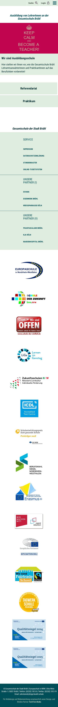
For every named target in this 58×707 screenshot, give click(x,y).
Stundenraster (30, 163)
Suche (31, 3)
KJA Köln (27, 235)
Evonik (26, 192)
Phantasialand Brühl (33, 228)
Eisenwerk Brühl (30, 199)
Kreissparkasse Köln (32, 205)
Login (44, 3)
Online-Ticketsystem (32, 169)
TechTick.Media (35, 702)
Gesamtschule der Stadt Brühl (29, 128)
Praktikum (29, 101)
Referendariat (28, 88)
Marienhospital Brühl (33, 242)
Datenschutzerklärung (33, 156)
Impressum (28, 149)
